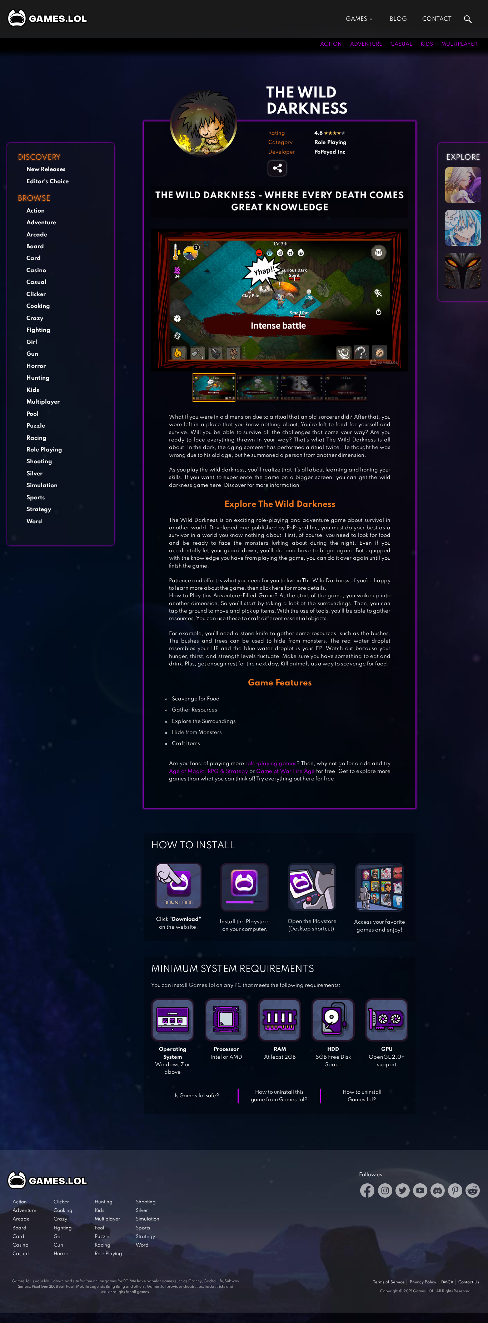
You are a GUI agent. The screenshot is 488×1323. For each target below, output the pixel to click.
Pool (32, 414)
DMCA (447, 1282)
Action (331, 44)
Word (34, 522)
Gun (32, 354)
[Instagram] (385, 1191)
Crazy (34, 318)
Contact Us (468, 1282)
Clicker (36, 294)
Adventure (366, 44)
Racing (36, 438)
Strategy (38, 509)
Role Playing (44, 450)
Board (35, 247)
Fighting (38, 330)
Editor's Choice (47, 182)
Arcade (36, 235)
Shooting (39, 462)
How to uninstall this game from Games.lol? (279, 1096)
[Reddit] (472, 1191)
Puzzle (35, 426)
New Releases (46, 169)
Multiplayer (459, 44)
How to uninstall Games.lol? (362, 1096)
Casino (36, 271)
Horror (36, 366)
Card (33, 258)
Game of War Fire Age (285, 771)
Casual (401, 44)
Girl (31, 342)
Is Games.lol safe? (197, 1095)
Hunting (38, 378)
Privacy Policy (423, 1282)
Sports (35, 498)
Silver (34, 474)
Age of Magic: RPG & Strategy (208, 771)
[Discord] (437, 1191)
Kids (426, 44)
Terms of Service (389, 1282)
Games (356, 19)
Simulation (42, 486)
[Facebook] (367, 1191)
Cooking (38, 306)
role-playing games (270, 763)
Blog (398, 19)
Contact (437, 19)
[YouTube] (420, 1191)
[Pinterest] (455, 1191)
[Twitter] (402, 1191)
